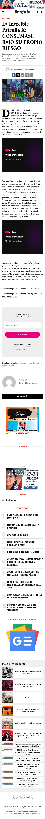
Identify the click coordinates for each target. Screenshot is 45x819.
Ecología (24, 806)
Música (4, 365)
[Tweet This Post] (18, 75)
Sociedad (11, 365)
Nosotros (23, 808)
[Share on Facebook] (14, 75)
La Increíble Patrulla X (34, 363)
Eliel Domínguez (18, 69)
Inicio (6, 806)
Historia (17, 806)
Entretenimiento (20, 363)
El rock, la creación (34, 288)
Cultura (11, 806)
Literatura (38, 806)
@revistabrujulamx (9, 500)
